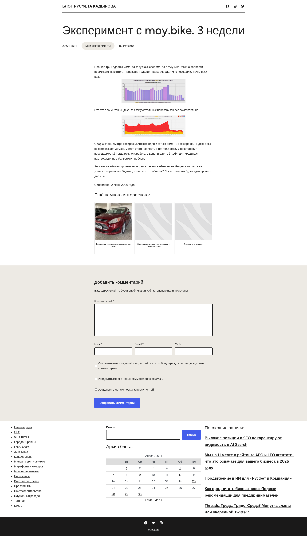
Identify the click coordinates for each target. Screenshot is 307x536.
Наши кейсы (22, 476)
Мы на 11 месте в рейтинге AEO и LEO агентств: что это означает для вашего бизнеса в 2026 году (249, 461)
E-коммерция (23, 427)
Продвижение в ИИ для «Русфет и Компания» (248, 478)
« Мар (149, 500)
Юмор (18, 505)
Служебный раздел (27, 496)
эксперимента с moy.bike (162, 67)
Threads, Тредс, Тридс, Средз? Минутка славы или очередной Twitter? (248, 508)
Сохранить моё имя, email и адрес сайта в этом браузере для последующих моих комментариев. (152, 366)
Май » (158, 500)
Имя (98, 344)
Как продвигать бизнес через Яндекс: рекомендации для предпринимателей (242, 492)
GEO (17, 432)
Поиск (110, 427)
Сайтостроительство (28, 491)
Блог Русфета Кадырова (89, 6)
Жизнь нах (21, 452)
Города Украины (25, 442)
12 (180, 475)
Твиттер (19, 501)
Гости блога (22, 447)
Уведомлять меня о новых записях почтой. (126, 389)
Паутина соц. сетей (26, 481)
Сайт (178, 344)
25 (166, 488)
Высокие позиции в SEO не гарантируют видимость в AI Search (243, 441)
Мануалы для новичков (29, 461)
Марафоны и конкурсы (29, 466)
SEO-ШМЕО (22, 437)
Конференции (23, 456)
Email (139, 344)
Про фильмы (22, 486)
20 (194, 481)
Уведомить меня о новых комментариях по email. (130, 379)
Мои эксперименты (98, 46)
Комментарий (104, 301)
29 (126, 494)
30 (140, 494)
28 (113, 494)
